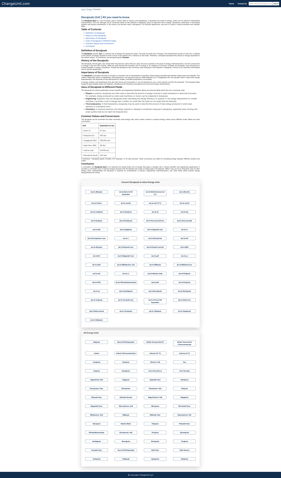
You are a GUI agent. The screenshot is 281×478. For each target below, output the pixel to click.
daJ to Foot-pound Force (155, 221)
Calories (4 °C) (184, 353)
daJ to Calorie (96, 203)
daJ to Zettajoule (96, 320)
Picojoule (155, 432)
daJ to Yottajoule (155, 311)
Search (275, 4)
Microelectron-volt (126, 406)
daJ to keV (184, 238)
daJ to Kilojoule (96, 247)
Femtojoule (126, 371)
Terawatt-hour (96, 450)
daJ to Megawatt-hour (126, 256)
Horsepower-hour (96, 388)
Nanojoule (96, 424)
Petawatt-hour (184, 424)
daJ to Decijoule (126, 212)
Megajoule (184, 397)
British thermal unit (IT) (155, 342)
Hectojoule (184, 380)
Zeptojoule (155, 459)
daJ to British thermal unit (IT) (155, 193)
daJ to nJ (125, 273)
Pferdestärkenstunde (96, 432)
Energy (89, 9)
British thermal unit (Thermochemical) (184, 343)
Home (231, 4)
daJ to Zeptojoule (184, 311)
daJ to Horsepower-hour (96, 238)
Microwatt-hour (184, 406)
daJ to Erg (184, 212)
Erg (184, 362)
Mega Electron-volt (155, 397)
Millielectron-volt (96, 415)
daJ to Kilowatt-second (155, 247)
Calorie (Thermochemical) (126, 353)
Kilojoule (184, 388)
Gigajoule (125, 380)
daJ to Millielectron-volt (126, 265)
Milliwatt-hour (155, 415)
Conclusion (90, 46)
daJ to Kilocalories (155, 238)
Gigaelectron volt (96, 380)
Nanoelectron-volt (184, 415)
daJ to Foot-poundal (184, 221)
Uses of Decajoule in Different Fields (101, 41)
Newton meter (126, 424)
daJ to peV (155, 282)
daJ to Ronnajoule (155, 291)
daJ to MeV (184, 247)
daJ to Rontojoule (184, 291)
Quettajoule (96, 441)
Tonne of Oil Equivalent (125, 450)
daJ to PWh (96, 282)
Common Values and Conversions (100, 43)
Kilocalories (126, 388)
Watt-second (184, 450)
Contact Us (242, 4)
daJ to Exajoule (96, 221)
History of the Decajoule (96, 35)
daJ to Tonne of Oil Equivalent (155, 301)
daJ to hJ (184, 229)
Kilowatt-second (126, 397)
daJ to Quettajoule (125, 291)
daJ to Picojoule (184, 282)
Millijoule (125, 415)
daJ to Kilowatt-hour (125, 247)
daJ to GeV (96, 229)
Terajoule (184, 441)
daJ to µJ (184, 256)
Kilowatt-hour (96, 397)
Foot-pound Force (155, 371)
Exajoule (96, 371)
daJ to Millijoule (155, 265)
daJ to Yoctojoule (126, 311)
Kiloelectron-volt (155, 388)
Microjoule (155, 406)
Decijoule (125, 362)
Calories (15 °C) (155, 353)
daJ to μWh (96, 265)
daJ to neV (96, 273)
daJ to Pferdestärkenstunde (126, 282)
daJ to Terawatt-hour (126, 300)
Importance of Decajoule (96, 38)
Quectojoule (184, 432)
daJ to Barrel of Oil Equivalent (125, 193)
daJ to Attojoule (96, 192)
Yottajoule (126, 459)
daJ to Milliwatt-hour (184, 265)
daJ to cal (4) (184, 203)
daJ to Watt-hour (184, 300)
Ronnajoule (126, 441)
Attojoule (96, 342)
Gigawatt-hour (155, 380)
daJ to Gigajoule (126, 229)
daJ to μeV (155, 256)
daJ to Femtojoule (125, 221)
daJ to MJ (96, 256)
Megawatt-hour (96, 406)
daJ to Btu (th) (184, 192)
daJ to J (126, 238)
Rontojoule (155, 441)
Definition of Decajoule (95, 33)
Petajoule (155, 424)
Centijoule (96, 362)
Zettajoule (184, 459)
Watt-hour (155, 450)
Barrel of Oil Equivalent (125, 342)
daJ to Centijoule (96, 212)
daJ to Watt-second (96, 311)
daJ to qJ (96, 291)
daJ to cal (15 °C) (155, 203)
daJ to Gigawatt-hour (155, 229)
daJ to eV (155, 212)
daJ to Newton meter (155, 273)
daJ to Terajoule (96, 300)
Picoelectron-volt (125, 432)
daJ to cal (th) (126, 203)
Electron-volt (155, 362)
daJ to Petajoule (184, 273)
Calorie (96, 353)
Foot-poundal (184, 371)
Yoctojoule (96, 459)
